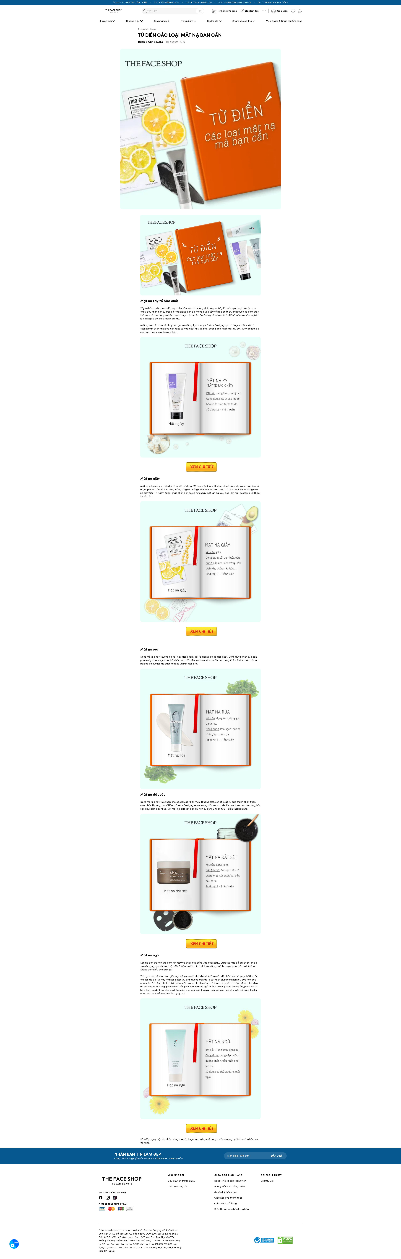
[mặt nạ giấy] (200, 631)
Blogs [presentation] (153, 29)
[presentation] (113, 11)
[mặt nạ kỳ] (200, 467)
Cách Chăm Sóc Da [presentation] (150, 42)
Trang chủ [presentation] (143, 29)
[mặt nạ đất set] (200, 943)
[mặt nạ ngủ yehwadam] (200, 1128)
